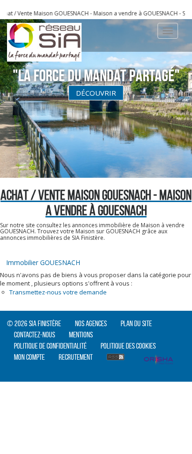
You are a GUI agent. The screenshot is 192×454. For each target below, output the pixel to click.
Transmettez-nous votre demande (58, 292)
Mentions (81, 334)
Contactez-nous (34, 334)
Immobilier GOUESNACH (43, 262)
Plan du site (136, 323)
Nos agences (91, 323)
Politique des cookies (128, 346)
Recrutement (76, 357)
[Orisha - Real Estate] (158, 360)
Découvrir (96, 93)
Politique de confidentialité (50, 346)
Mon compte (29, 357)
